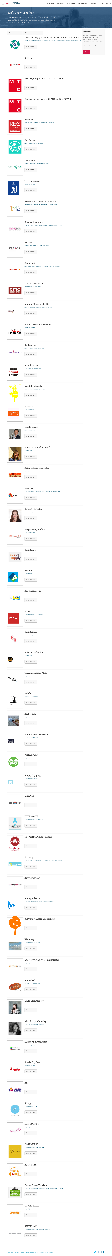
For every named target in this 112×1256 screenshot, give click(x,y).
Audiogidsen (50, 3)
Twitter (95, 1252)
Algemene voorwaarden (46, 1252)
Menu (3, 3)
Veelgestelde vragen (32, 1252)
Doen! (86, 52)
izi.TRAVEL (13, 3)
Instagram (102, 1252)
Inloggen (101, 3)
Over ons (93, 3)
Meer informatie (30, 47)
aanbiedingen (82, 3)
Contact (17, 1252)
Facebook (98, 1252)
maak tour (60, 3)
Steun (22, 1252)
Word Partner (71, 3)
